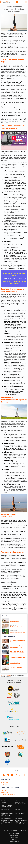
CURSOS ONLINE (5, 782)
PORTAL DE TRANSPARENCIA (8, 794)
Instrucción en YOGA (15, 621)
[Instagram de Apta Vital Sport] (16, 775)
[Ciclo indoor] (21, 747)
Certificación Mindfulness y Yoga (17, 632)
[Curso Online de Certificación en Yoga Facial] (5, 626)
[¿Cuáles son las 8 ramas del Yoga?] (5, 657)
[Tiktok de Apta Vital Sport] (20, 775)
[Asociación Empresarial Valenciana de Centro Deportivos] (7, 733)
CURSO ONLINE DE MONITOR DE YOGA (14, 278)
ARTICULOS (4, 784)
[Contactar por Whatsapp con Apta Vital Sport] (20, 2)
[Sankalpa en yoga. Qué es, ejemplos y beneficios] (5, 662)
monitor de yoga (5, 49)
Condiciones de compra (14, 841)
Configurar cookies (14, 837)
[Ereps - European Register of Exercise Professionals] (14, 718)
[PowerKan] (7, 747)
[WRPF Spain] (7, 754)
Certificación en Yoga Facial (16, 626)
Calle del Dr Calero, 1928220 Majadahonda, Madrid (20, 811)
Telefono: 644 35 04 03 (6, 815)
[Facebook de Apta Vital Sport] (4, 775)
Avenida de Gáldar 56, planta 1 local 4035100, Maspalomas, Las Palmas (7, 822)
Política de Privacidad (14, 833)
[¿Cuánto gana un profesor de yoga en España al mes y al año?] (5, 646)
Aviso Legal (14, 839)
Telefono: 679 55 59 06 (6, 825)
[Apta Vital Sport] (5, 2)
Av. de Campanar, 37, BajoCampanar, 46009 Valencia (6, 804)
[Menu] (17, 2)
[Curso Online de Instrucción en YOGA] (5, 620)
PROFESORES (4, 792)
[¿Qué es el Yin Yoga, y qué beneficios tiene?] (5, 668)
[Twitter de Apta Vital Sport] (8, 775)
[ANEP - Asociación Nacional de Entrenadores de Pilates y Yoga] (14, 703)
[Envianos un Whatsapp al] (23, 775)
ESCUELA (3, 790)
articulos (9, 675)
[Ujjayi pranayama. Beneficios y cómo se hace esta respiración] (5, 652)
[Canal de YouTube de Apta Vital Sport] (12, 775)
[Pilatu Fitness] (20, 740)
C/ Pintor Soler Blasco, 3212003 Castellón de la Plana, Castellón (20, 803)
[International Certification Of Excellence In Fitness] (14, 688)
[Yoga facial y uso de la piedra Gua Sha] (5, 641)
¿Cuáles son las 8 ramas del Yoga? (17, 657)
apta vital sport (3, 675)
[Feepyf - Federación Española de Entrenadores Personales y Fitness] (14, 696)
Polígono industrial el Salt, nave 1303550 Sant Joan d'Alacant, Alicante (7, 812)
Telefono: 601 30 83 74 (6, 806)
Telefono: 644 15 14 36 (19, 806)
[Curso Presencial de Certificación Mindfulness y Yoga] (5, 631)
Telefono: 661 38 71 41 (19, 823)
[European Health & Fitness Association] (14, 711)
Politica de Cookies (14, 835)
